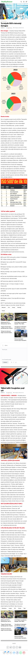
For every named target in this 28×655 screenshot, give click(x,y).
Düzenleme (4, 608)
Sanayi (13, 307)
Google (10, 608)
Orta (9, 307)
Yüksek (3, 310)
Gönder (5, 362)
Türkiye (19, 608)
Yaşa (24, 608)
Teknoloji (19, 307)
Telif (15, 608)
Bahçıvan (4, 307)
